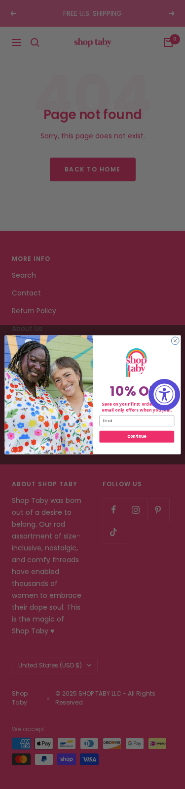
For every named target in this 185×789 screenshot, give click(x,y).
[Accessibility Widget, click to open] (164, 395)
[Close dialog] (175, 341)
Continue (136, 436)
